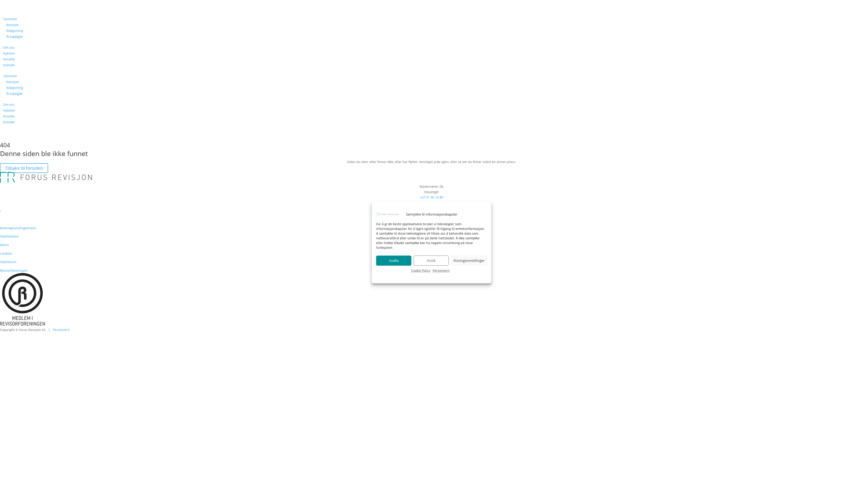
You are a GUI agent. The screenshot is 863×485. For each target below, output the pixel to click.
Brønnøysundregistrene (18, 228)
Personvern (441, 270)
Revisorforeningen (14, 270)
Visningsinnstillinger (469, 260)
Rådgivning (14, 31)
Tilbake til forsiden (24, 168)
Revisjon (12, 25)
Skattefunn (8, 262)
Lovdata (6, 253)
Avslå (431, 260)
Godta (393, 260)
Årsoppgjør (14, 36)
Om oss (8, 47)
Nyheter (9, 53)
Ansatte (9, 59)
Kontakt (9, 65)
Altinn (4, 245)
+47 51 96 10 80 (431, 197)
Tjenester (10, 19)
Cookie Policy (420, 270)
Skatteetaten (9, 236)
